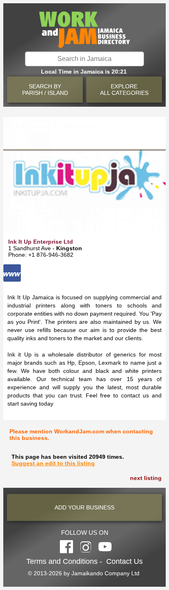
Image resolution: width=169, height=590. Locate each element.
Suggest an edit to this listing (53, 463)
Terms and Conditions (62, 561)
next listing (146, 478)
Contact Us (124, 561)
